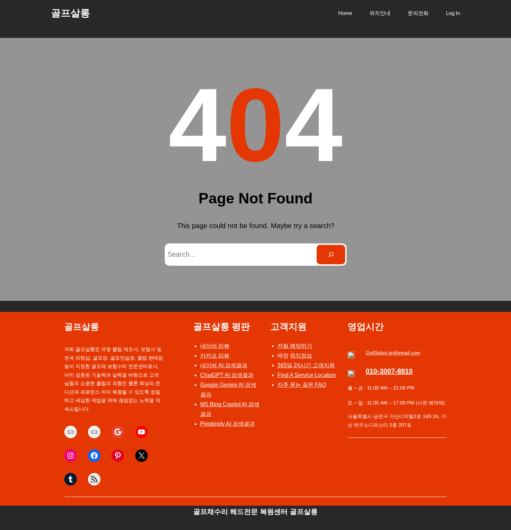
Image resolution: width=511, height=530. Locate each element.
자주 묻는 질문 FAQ (301, 385)
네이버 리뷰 (214, 346)
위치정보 (301, 356)
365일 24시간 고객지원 (306, 365)
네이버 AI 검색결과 (223, 365)
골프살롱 (70, 13)
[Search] (331, 254)
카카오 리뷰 (214, 356)
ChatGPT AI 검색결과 (226, 375)
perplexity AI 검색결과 (227, 424)
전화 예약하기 (294, 346)
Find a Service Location (306, 375)
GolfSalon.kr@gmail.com (393, 352)
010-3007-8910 (389, 371)
